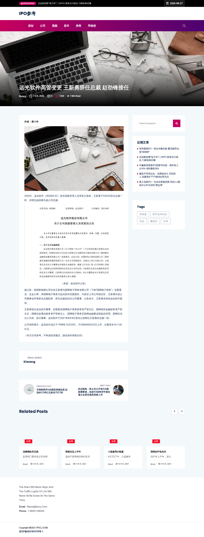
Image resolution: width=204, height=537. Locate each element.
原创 (30, 25)
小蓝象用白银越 (115, 451)
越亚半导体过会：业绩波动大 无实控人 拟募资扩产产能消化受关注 (157, 175)
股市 (66, 25)
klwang (22, 96)
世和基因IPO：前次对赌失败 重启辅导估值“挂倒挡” (159, 150)
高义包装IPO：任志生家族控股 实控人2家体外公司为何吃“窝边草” (159, 184)
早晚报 (92, 25)
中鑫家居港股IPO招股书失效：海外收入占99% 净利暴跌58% (158, 167)
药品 (141, 221)
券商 (78, 25)
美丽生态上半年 (73, 451)
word (25, 464)
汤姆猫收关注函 (30, 451)
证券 (165, 221)
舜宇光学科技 (160, 214)
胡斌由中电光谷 (158, 451)
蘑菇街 (153, 221)
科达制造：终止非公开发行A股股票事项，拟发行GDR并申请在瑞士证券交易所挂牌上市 (94, 391)
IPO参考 (27, 13)
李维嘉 (143, 214)
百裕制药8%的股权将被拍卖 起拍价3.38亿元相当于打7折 (52, 391)
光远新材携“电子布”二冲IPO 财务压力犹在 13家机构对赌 (64, 3)
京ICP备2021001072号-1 (31, 531)
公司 (42, 25)
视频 (54, 25)
